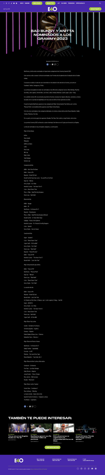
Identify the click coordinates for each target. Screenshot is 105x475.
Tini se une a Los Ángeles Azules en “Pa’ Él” (18, 437)
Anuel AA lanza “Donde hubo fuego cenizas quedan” (85, 437)
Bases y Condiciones (34, 469)
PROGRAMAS (71, 3)
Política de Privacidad (43, 469)
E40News (52, 26)
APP (59, 3)
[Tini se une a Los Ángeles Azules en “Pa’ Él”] (18, 428)
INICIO (21, 3)
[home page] (52, 9)
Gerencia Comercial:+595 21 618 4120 (72, 459)
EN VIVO (37, 3)
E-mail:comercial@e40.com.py (88, 459)
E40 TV (50, 3)
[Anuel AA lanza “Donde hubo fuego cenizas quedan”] (86, 428)
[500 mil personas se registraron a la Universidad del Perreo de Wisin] (63, 428)
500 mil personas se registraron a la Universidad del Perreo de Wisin (63, 438)
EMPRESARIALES (80, 3)
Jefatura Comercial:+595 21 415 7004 (56, 459)
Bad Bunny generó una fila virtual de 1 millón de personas (41, 437)
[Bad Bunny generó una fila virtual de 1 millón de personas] (41, 428)
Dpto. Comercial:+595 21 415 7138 (40, 459)
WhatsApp (95, 9)
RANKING (27, 3)
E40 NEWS (64, 3)
